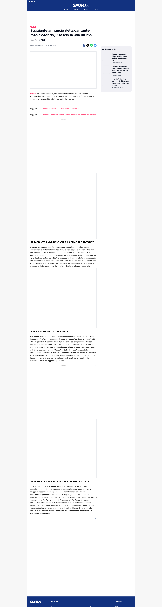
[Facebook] (29, 2)
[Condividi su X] (87, 45)
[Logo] (81, 5)
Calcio (66, 9)
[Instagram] (32, 2)
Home (31, 23)
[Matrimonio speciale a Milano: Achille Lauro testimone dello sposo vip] (106, 58)
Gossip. (33, 94)
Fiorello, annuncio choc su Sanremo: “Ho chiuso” (61, 109)
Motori (76, 9)
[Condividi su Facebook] (84, 45)
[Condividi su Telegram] (95, 45)
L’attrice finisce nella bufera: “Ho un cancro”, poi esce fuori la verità (69, 115)
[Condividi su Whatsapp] (91, 45)
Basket (86, 9)
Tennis (96, 9)
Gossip (33, 26)
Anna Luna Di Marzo (36, 45)
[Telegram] (35, 2)
